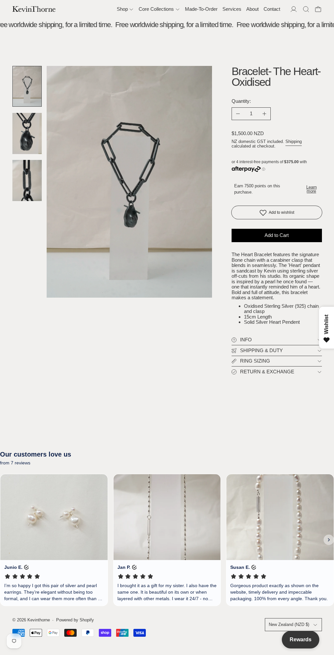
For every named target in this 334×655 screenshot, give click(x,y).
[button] (306, 9)
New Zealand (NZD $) (289, 624)
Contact (272, 9)
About (252, 9)
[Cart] (318, 9)
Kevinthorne (38, 620)
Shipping (293, 141)
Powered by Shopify (75, 620)
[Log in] (293, 9)
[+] (264, 113)
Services (231, 9)
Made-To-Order (201, 9)
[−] (238, 113)
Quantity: (241, 101)
